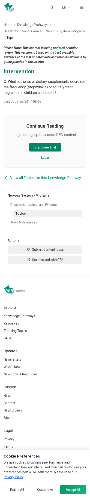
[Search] (51, 7)
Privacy (9, 439)
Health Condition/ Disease (22, 31)
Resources (11, 323)
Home (8, 25)
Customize (45, 490)
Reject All (17, 490)
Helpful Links (13, 410)
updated (59, 48)
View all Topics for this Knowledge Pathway (45, 178)
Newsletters (12, 359)
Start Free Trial (45, 147)
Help (7, 395)
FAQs (7, 338)
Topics (20, 213)
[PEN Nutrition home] (9, 7)
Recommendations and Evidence (34, 205)
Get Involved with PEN (47, 260)
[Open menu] (81, 7)
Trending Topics (15, 331)
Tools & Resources (23, 222)
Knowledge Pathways (32, 25)
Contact (9, 403)
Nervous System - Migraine (65, 31)
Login (45, 157)
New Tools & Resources (21, 374)
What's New (12, 367)
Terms (8, 446)
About (8, 418)
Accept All (73, 490)
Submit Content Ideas (48, 249)
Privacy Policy (13, 477)
